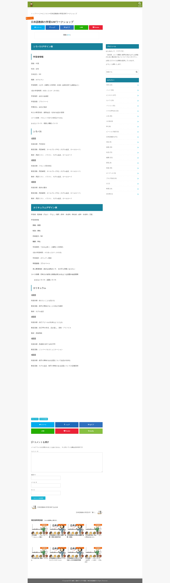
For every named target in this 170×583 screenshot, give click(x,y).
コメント (34, 451)
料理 (109, 188)
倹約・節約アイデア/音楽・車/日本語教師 (84, 580)
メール (34, 482)
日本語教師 (44, 419)
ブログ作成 (111, 178)
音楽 (109, 168)
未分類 (109, 194)
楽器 (109, 147)
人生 (109, 116)
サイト (33, 490)
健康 (109, 157)
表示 (68, 35)
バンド (110, 90)
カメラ (110, 100)
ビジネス (35, 419)
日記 (108, 142)
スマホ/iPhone (112, 111)
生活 (109, 152)
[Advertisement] (67, 400)
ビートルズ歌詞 (112, 131)
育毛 (108, 163)
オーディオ (111, 173)
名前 (33, 475)
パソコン (110, 105)
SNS (109, 85)
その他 (109, 121)
